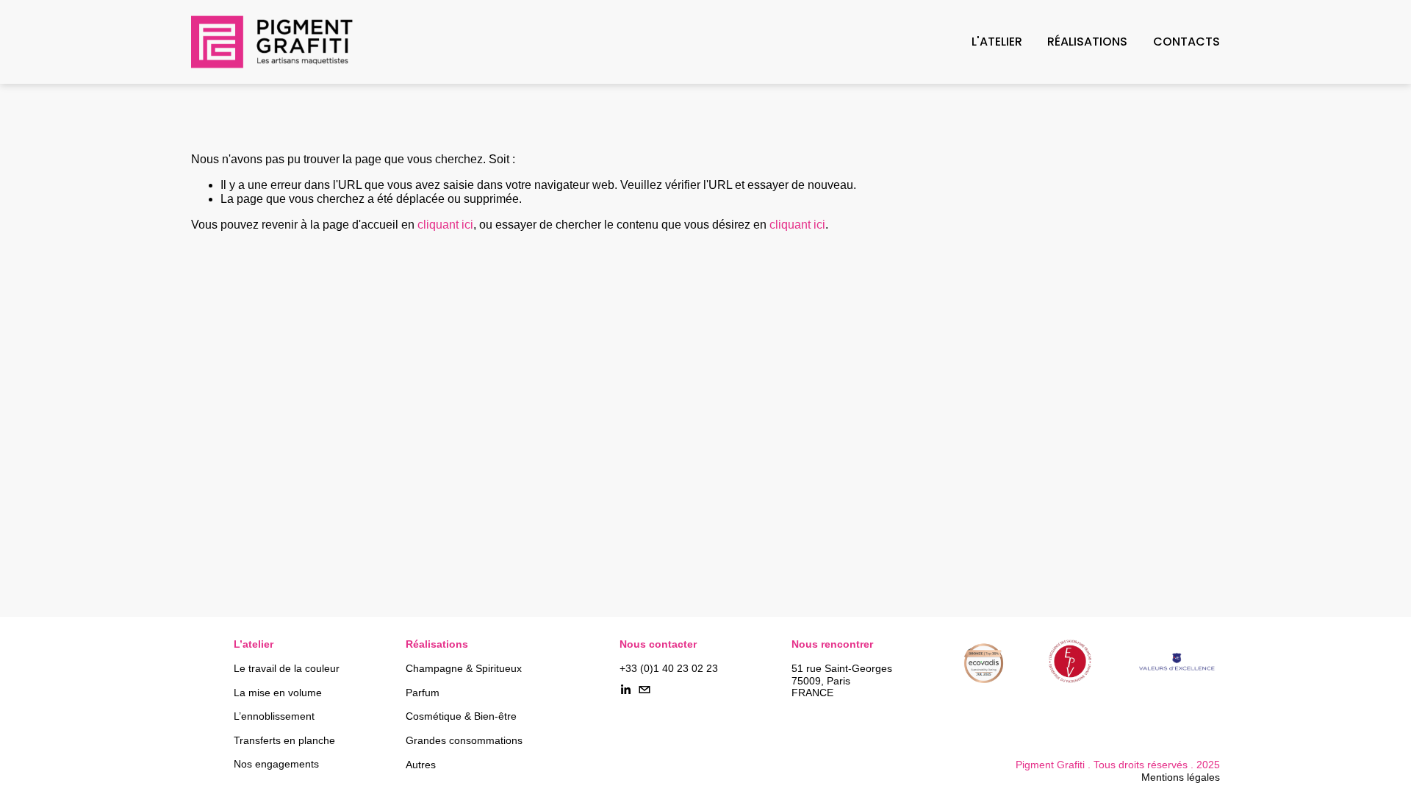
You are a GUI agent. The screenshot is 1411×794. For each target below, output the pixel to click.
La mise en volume (278, 692)
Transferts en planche (284, 740)
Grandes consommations (464, 740)
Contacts (1186, 41)
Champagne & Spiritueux (464, 668)
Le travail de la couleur (287, 668)
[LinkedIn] (625, 689)
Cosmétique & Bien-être (461, 716)
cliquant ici (445, 224)
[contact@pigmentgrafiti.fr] (644, 689)
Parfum (422, 692)
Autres (421, 764)
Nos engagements (276, 764)
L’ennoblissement (274, 716)
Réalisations (1087, 41)
